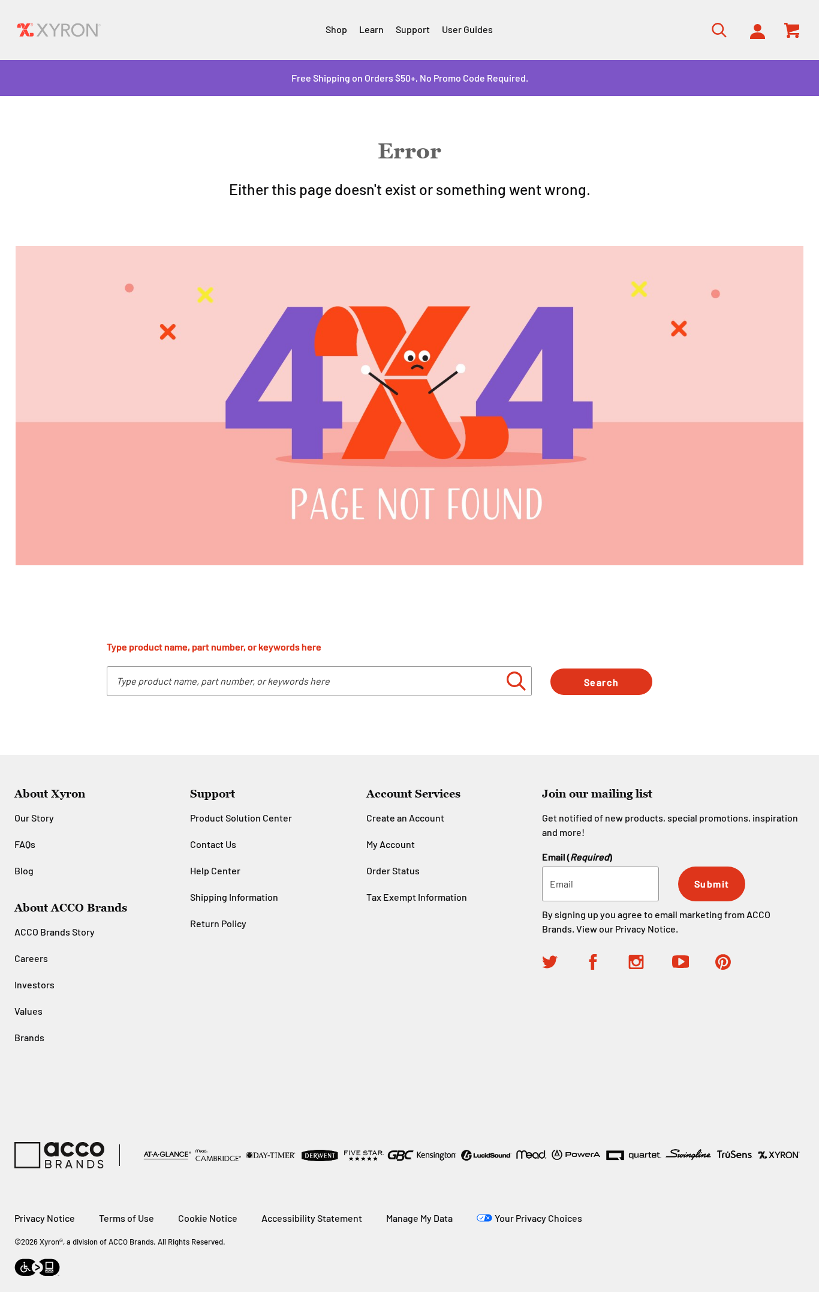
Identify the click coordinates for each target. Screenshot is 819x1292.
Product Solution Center (241, 817)
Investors (34, 984)
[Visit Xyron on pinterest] (736, 963)
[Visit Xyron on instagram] (650, 963)
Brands (29, 1037)
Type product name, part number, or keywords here (214, 646)
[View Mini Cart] (793, 30)
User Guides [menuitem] (467, 29)
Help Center (215, 870)
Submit (712, 883)
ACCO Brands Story (54, 931)
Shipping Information (234, 897)
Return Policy (218, 923)
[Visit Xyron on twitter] (563, 963)
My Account (390, 844)
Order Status (393, 870)
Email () (577, 856)
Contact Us (213, 844)
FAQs (24, 844)
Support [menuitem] (413, 29)
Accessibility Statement (311, 1218)
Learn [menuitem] (371, 29)
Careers (31, 958)
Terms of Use (126, 1218)
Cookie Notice (207, 1218)
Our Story (34, 817)
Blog (24, 870)
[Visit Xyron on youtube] (693, 963)
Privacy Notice (645, 928)
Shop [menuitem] (336, 29)
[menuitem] (754, 30)
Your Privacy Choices (538, 1218)
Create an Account (405, 817)
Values (28, 1011)
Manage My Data (419, 1218)
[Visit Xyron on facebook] (606, 963)
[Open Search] (715, 29)
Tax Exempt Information (416, 897)
